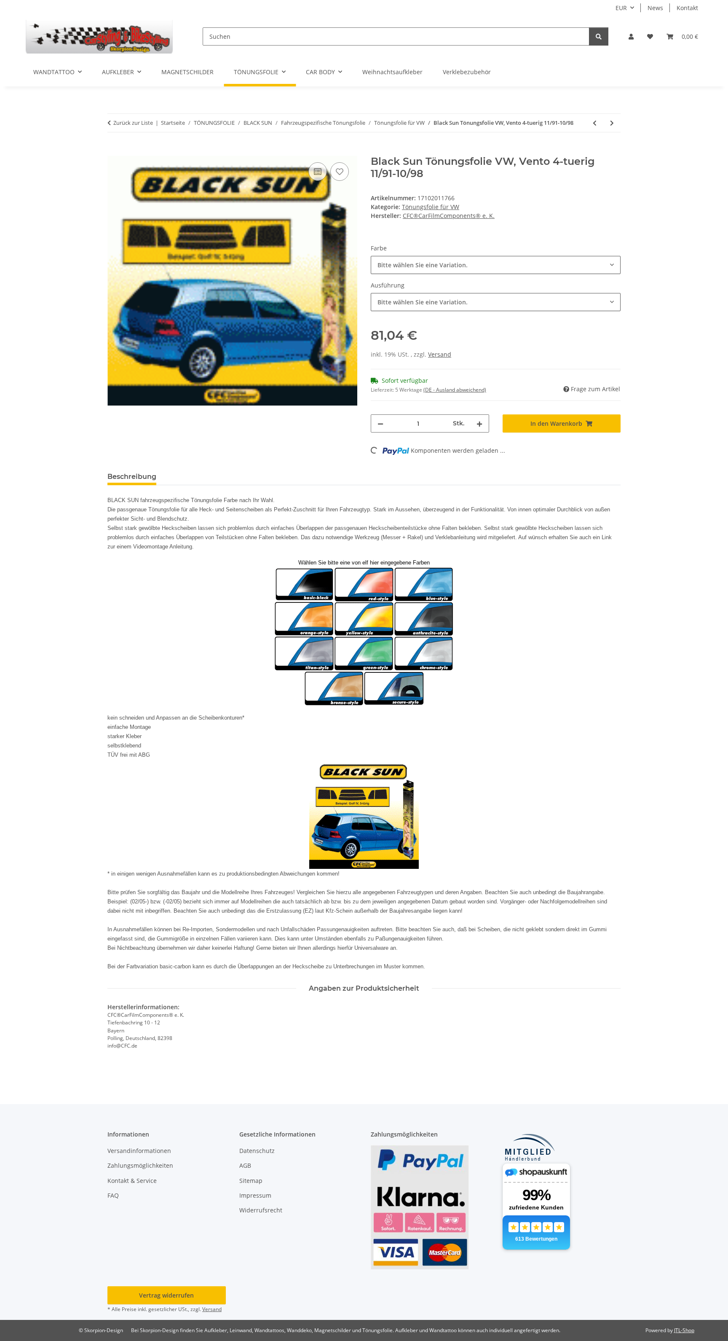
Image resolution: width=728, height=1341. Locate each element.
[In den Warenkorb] (114, 151)
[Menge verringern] (380, 423)
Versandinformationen (139, 1151)
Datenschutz (257, 1151)
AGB (245, 1165)
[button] (631, 36)
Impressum (255, 1195)
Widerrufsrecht (260, 1210)
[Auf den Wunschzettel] (339, 171)
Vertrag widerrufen (166, 1295)
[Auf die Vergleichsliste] (317, 171)
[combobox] (496, 265)
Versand (439, 354)
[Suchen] (598, 36)
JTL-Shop (684, 1330)
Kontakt (687, 8)
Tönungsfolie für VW (430, 207)
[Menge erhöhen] (479, 423)
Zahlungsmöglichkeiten (140, 1165)
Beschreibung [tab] (131, 477)
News (655, 8)
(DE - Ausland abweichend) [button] (454, 389)
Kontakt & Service (132, 1181)
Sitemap (250, 1181)
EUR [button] (621, 8)
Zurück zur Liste (133, 122)
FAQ (113, 1195)
